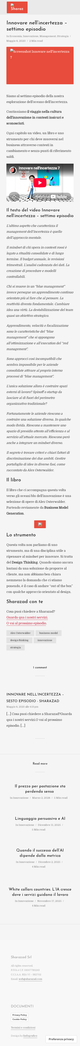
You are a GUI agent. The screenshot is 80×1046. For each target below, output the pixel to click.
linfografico (30, 1035)
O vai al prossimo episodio (26, 623)
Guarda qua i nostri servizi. (27, 617)
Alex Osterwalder (20, 633)
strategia (15, 647)
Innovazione (30, 36)
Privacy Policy (19, 1015)
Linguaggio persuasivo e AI (40, 819)
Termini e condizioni (23, 1027)
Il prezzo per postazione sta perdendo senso (40, 789)
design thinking (19, 640)
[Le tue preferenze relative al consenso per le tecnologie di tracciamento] (61, 1039)
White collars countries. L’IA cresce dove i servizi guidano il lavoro (40, 892)
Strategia (63, 36)
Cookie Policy (19, 1019)
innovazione (44, 640)
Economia (16, 36)
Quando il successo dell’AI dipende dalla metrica (40, 853)
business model (48, 633)
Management (48, 36)
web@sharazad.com (30, 979)
